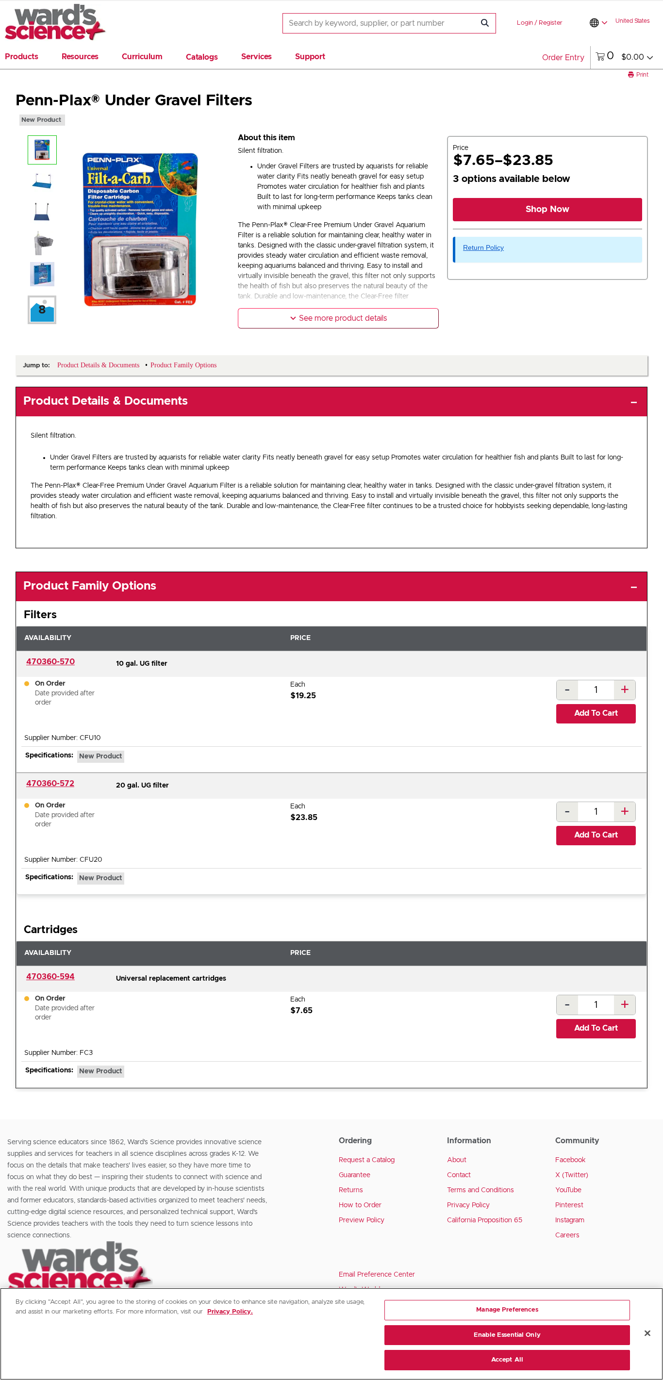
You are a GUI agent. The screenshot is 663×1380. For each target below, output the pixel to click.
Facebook (570, 1160)
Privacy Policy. (230, 1312)
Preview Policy (361, 1220)
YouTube (568, 1190)
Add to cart (596, 713)
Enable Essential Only (507, 1335)
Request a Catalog (367, 1160)
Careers (567, 1235)
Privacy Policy (468, 1205)
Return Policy (483, 247)
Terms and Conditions (480, 1190)
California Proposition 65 (484, 1220)
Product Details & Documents (105, 401)
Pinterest (569, 1205)
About (456, 1160)
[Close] (647, 1333)
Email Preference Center (377, 1274)
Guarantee (354, 1175)
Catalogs (202, 57)
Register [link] (551, 23)
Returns (351, 1190)
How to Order (360, 1205)
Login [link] (525, 23)
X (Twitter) (571, 1175)
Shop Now (547, 209)
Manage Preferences (507, 1310)
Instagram (569, 1220)
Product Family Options (89, 586)
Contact (459, 1175)
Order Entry (563, 58)
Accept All (507, 1360)
